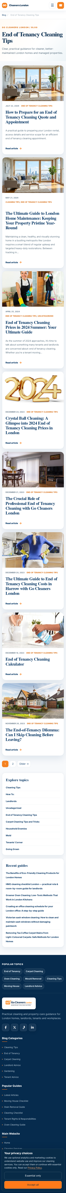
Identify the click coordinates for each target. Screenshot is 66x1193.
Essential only (33, 1175)
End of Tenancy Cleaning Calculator (28, 661)
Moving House (11, 986)
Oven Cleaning (12, 978)
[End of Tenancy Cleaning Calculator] (33, 630)
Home (7, 1142)
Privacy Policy (35, 1167)
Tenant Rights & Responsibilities (20, 1118)
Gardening (9, 1071)
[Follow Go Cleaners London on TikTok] (23, 1027)
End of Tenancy (12, 971)
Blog (4, 15)
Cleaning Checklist (13, 1112)
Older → (24, 763)
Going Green (12, 849)
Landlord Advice (33, 986)
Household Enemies (16, 828)
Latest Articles (11, 1095)
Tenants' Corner (14, 842)
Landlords (11, 801)
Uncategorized (45, 316)
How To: (10, 794)
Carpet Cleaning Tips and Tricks (22, 821)
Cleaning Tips (13, 202)
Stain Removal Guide (14, 1107)
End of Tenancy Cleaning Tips (36, 106)
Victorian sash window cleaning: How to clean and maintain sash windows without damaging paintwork (32, 921)
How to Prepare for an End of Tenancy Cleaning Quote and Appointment (31, 117)
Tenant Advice (11, 1077)
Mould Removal (33, 978)
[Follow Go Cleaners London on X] (14, 1027)
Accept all (33, 1184)
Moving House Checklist (16, 1101)
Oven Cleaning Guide (14, 1124)
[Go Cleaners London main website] (33, 1003)
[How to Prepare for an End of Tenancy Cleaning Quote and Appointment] (33, 83)
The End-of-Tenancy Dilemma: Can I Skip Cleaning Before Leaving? (32, 735)
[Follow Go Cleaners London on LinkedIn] (32, 1027)
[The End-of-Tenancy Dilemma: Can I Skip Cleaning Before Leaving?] (33, 701)
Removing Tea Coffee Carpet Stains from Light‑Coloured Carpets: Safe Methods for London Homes (32, 937)
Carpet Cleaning (34, 971)
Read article (12, 148)
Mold (8, 835)
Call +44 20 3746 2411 (60, 5)
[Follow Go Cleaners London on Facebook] (5, 1027)
